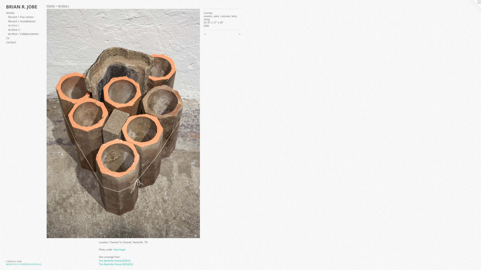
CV (7, 38)
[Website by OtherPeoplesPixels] (473, 7)
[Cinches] (123, 123)
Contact (11, 42)
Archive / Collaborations (23, 34)
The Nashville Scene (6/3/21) (114, 260)
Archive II (14, 30)
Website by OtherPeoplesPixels (23, 264)
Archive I (13, 25)
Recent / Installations (22, 21)
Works (10, 13)
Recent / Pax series (21, 17)
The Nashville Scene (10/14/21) (116, 264)
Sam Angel (119, 249)
